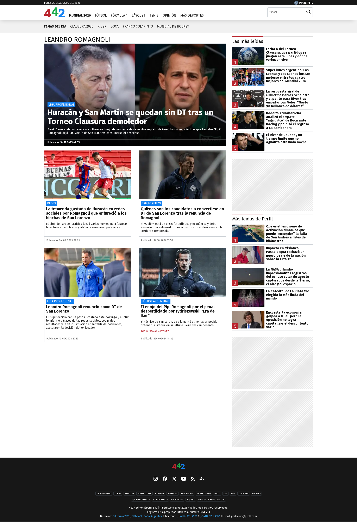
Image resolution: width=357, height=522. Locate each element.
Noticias (129, 493)
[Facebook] (165, 479)
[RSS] (193, 479)
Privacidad (177, 499)
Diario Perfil (104, 493)
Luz (225, 493)
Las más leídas (247, 41)
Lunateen (244, 493)
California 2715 (121, 516)
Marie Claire (144, 493)
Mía (233, 493)
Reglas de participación (211, 499)
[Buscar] (308, 12)
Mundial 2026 (80, 15)
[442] (178, 466)
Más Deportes (192, 15)
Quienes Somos (141, 499)
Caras (118, 493)
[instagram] (156, 479)
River (102, 26)
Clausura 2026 (81, 26)
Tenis (153, 15)
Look (217, 493)
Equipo (191, 499)
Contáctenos (160, 499)
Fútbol (101, 15)
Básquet (138, 15)
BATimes (256, 493)
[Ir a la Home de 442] (54, 16)
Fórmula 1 (119, 15)
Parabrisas (187, 493)
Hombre (159, 493)
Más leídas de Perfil (252, 219)
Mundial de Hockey (173, 26)
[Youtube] (183, 479)
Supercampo (204, 493)
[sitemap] (202, 479)
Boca (115, 26)
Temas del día (55, 26)
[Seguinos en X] (174, 479)
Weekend (172, 493)
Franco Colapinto (138, 26)
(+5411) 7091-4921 (187, 516)
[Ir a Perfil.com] (303, 4)
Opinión (169, 15)
